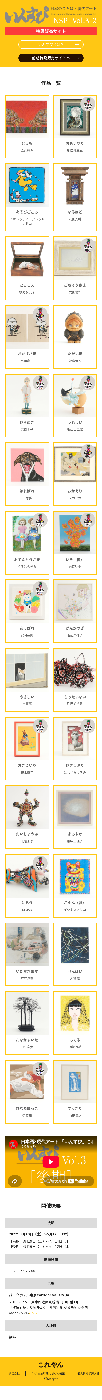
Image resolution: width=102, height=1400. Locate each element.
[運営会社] (14, 1373)
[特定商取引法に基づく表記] (48, 1373)
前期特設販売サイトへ (51, 57)
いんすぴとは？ (51, 44)
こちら (33, 1313)
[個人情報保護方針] (85, 1373)
